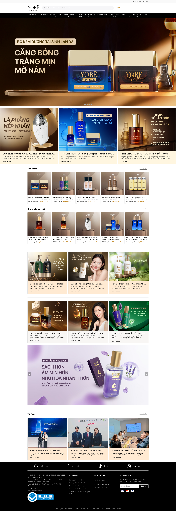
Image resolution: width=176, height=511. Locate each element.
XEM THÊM (34, 291)
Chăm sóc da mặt (33, 14)
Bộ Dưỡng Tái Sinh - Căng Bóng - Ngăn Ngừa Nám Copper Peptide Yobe (111, 239)
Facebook (75, 466)
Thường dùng (100, 480)
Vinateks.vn (116, 509)
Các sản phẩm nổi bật (102, 484)
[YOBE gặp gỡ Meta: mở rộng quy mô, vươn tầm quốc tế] (129, 433)
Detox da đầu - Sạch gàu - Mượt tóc (46, 284)
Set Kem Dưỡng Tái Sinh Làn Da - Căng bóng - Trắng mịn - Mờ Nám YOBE (38, 199)
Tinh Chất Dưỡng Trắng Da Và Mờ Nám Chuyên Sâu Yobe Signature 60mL (63, 239)
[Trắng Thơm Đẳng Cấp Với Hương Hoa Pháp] (129, 316)
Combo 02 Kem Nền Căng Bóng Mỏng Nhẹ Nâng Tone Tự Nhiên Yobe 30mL (87, 199)
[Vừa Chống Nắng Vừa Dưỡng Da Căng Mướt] (88, 266)
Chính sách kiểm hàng (76, 486)
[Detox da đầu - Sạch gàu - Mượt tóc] (47, 266)
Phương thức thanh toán (77, 483)
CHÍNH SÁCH (73, 476)
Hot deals (32, 169)
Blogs (123, 14)
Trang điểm (44, 14)
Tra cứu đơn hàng (137, 15)
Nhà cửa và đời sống (100, 14)
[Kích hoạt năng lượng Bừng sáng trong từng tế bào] (47, 316)
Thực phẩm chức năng (69, 15)
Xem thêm (143, 169)
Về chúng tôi (100, 476)
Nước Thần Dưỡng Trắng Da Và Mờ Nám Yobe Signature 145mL (38, 239)
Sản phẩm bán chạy (101, 487)
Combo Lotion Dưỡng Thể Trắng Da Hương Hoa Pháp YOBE (62, 199)
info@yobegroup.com (34, 490)
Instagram (136, 466)
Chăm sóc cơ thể (55, 14)
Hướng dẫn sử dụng (114, 15)
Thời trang (88, 14)
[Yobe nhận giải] (47, 433)
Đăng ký (146, 1)
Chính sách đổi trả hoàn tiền (78, 489)
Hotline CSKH (45, 466)
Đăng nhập (137, 1)
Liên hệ (146, 15)
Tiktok (105, 466)
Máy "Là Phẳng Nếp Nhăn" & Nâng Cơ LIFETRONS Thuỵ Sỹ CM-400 (87, 239)
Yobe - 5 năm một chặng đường (86, 450)
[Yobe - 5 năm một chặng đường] (88, 433)
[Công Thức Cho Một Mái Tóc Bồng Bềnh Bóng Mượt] (88, 316)
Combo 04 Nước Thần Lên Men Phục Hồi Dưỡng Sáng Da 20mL (137, 199)
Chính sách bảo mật (75, 480)
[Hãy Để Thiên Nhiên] (129, 266)
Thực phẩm (80, 15)
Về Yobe (128, 15)
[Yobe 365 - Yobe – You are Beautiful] (33, 8)
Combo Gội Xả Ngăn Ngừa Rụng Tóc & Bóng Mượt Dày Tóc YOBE (111, 199)
